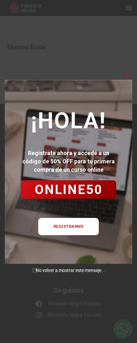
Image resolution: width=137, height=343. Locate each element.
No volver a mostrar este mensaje (68, 270)
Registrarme (69, 226)
